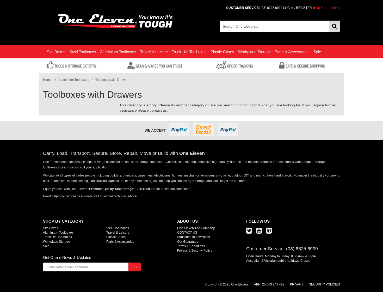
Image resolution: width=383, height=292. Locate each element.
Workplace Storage (254, 52)
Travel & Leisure (154, 52)
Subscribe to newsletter (193, 237)
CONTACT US (187, 232)
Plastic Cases (222, 52)
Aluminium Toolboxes (118, 52)
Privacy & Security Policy (194, 250)
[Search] (334, 26)
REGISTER (304, 8)
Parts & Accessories (292, 52)
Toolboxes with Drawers (112, 80)
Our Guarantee (187, 242)
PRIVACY (297, 284)
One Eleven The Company (196, 228)
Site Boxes (56, 52)
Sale (317, 52)
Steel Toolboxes (82, 52)
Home (47, 80)
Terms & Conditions (191, 246)
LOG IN (288, 8)
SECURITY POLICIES (324, 284)
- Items (328, 8)
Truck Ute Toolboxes (189, 52)
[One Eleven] (115, 21)
